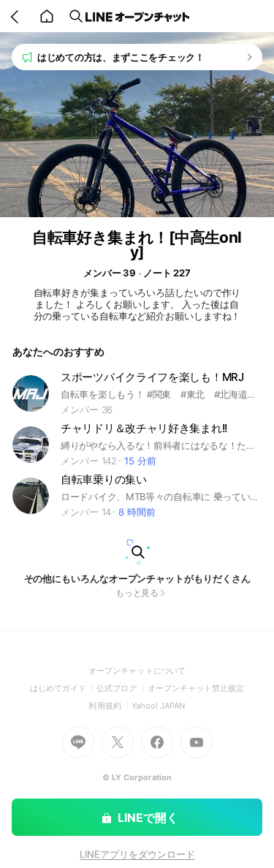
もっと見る (137, 592)
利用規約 (109, 706)
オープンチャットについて (137, 670)
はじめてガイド (63, 688)
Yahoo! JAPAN (159, 706)
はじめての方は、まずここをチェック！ (121, 57)
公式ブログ (121, 688)
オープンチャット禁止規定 (196, 688)
